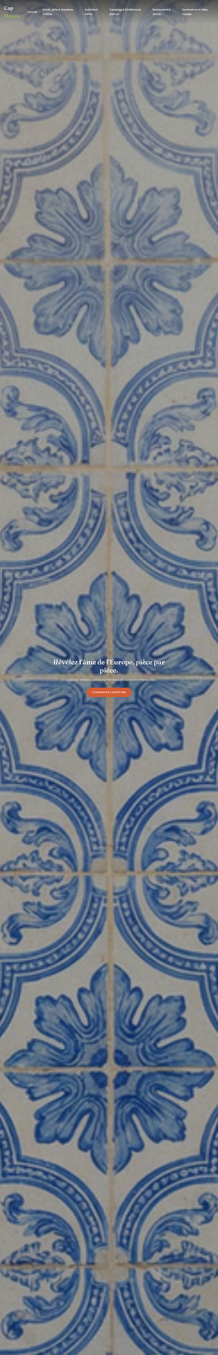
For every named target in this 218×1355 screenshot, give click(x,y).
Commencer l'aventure (109, 692)
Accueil (32, 11)
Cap (12, 12)
